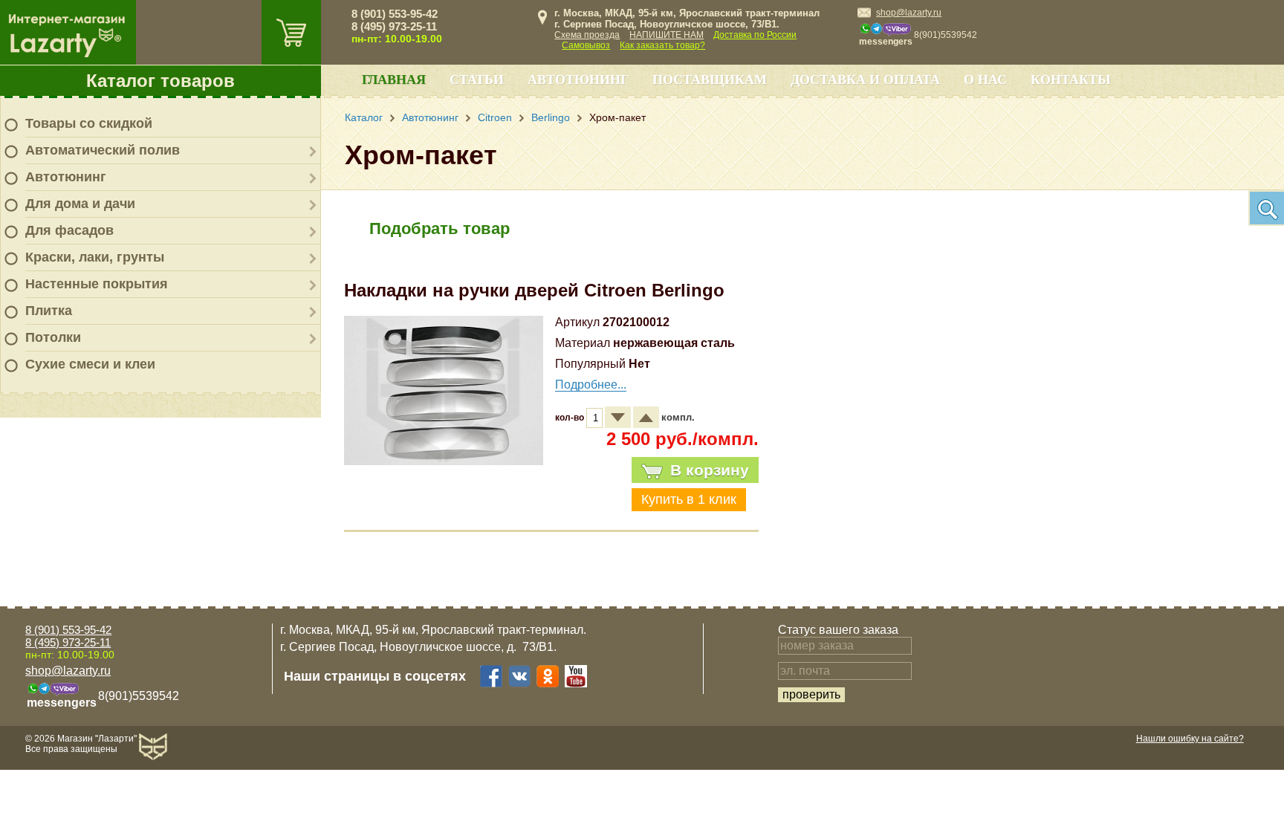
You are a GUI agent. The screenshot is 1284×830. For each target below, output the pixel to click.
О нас (985, 79)
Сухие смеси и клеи (90, 364)
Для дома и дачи (80, 203)
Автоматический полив (102, 150)
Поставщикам (709, 79)
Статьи (477, 79)
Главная (394, 79)
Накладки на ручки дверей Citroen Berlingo (534, 290)
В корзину (709, 470)
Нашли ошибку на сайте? (1190, 738)
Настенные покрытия (96, 283)
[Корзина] (291, 32)
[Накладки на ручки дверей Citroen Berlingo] (443, 461)
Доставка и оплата (865, 79)
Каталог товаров (160, 81)
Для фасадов (69, 230)
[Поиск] (1266, 208)
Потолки (53, 337)
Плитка (48, 310)
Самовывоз (586, 45)
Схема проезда (587, 35)
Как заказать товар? (662, 45)
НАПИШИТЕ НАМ (666, 35)
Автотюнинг (65, 176)
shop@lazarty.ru (908, 12)
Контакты (1071, 79)
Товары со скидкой (88, 123)
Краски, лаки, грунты (94, 257)
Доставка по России (755, 35)
